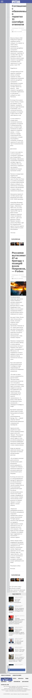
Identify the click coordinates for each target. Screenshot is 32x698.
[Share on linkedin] (25, 35)
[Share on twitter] (22, 35)
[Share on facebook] (16, 35)
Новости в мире (18, 31)
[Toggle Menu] (2, 1)
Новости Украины (18, 278)
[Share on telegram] (19, 35)
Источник (12, 232)
